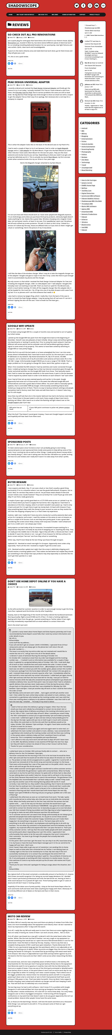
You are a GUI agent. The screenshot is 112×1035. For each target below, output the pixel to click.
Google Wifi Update (21, 325)
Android (84, 128)
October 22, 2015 (23, 587)
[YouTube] (96, 5)
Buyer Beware (17, 482)
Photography (86, 152)
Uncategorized (86, 168)
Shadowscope (22, 5)
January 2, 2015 (22, 919)
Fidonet (84, 217)
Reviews (32, 37)
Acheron (84, 219)
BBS (82, 131)
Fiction (83, 141)
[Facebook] (83, 5)
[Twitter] (76, 5)
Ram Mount (53, 157)
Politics (84, 154)
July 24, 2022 (21, 85)
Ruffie (60, 1032)
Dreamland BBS (87, 212)
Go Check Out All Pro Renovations (31, 34)
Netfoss (84, 188)
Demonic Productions (89, 214)
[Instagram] (90, 5)
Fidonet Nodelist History (90, 198)
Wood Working (86, 170)
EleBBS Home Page (88, 185)
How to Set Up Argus (89, 180)
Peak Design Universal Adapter (29, 82)
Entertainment (86, 139)
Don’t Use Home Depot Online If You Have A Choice (37, 583)
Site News (85, 160)
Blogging (84, 136)
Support (82, 14)
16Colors (84, 222)
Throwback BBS (87, 204)
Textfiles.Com (86, 191)
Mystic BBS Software (88, 206)
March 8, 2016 (22, 485)
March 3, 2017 (22, 329)
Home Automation (68, 14)
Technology (85, 162)
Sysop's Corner (86, 183)
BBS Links (55, 14)
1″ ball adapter (23, 150)
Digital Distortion (87, 193)
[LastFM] (103, 5)
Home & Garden (87, 144)
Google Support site (15, 402)
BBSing (84, 133)
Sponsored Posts (19, 441)
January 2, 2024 (22, 37)
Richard (87, 101)
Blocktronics (86, 225)
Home (10, 14)
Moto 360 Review (19, 916)
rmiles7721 (12, 37)
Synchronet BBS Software (90, 196)
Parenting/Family (87, 149)
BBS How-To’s (43, 14)
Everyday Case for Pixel (23, 93)
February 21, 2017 (23, 445)
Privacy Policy (95, 14)
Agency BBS (85, 209)
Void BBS (84, 227)
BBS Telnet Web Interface (25, 14)
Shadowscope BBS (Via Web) (91, 201)
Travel (83, 165)
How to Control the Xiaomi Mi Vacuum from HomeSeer (93, 43)
